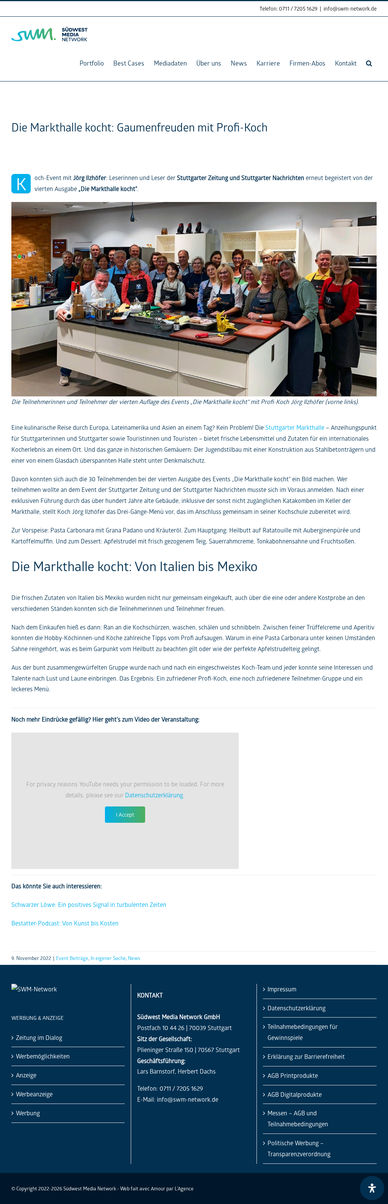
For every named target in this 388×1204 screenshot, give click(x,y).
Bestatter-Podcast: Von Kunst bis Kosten (65, 923)
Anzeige (26, 1075)
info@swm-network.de (350, 8)
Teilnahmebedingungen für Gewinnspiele (303, 1031)
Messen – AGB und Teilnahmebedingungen (298, 1118)
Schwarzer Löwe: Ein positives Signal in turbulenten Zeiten (88, 904)
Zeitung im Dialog (39, 1037)
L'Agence (184, 1188)
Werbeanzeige (34, 1094)
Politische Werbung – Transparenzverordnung (299, 1148)
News (134, 958)
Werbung (28, 1113)
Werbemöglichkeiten (43, 1056)
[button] (369, 63)
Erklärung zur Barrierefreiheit (306, 1056)
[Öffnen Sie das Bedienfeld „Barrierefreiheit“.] (372, 1188)
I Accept (125, 814)
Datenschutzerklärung (154, 795)
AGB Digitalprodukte (295, 1094)
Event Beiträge (72, 958)
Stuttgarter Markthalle (294, 427)
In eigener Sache (108, 958)
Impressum (282, 989)
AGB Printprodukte (293, 1075)
